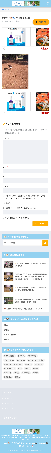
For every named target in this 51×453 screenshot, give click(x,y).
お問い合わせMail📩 (25, 446)
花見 (16, 373)
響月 (17, 377)
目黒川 (7, 373)
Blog (6, 325)
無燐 (35, 369)
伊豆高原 (39, 364)
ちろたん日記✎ (10, 334)
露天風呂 (8, 377)
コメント (6, 138)
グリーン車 (9, 360)
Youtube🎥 (43, 443)
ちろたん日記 (9, 356)
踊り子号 (26, 373)
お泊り (6, 330)
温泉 (27, 369)
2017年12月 (8, 403)
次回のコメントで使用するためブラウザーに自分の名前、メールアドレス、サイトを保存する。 (26, 197)
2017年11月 (8, 408)
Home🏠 (6, 443)
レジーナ (21, 360)
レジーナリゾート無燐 (36, 360)
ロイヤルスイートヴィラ (13, 364)
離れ (35, 373)
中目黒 (28, 364)
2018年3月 (8, 398)
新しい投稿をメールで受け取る (17, 218)
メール (6, 176)
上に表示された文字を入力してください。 (20, 208)
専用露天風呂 (9, 369)
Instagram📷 (31, 443)
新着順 (6, 339)
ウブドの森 (32, 356)
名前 (5, 167)
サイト (5, 186)
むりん (21, 356)
